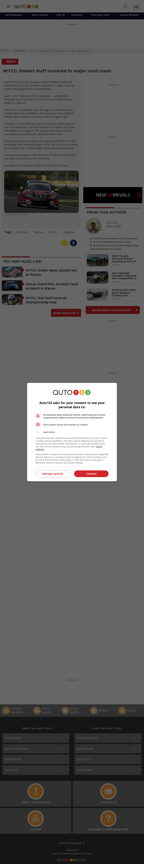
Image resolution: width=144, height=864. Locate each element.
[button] (72, 432)
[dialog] (72, 432)
